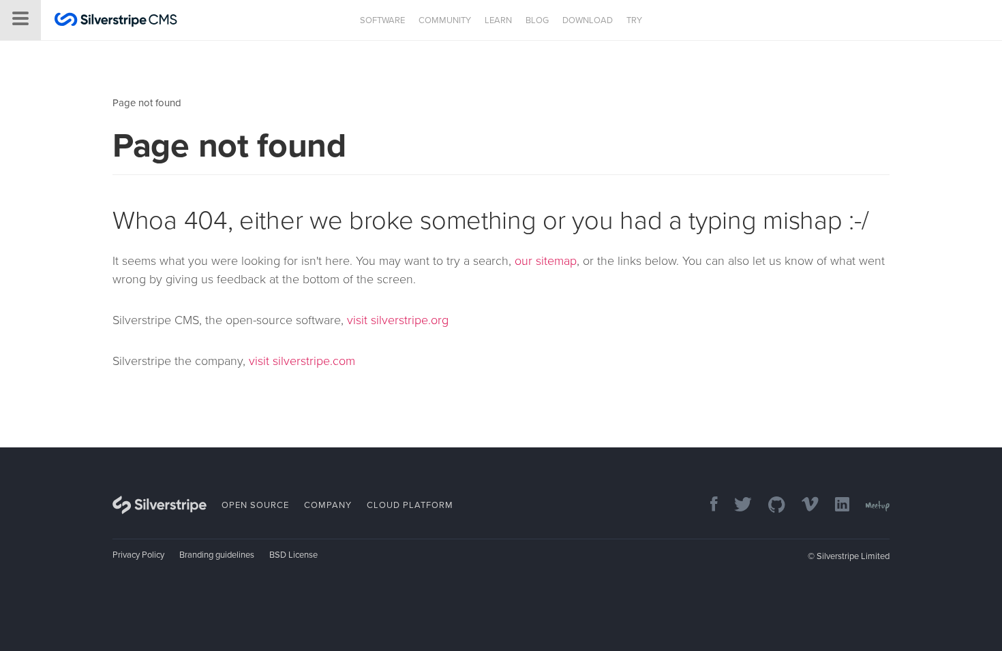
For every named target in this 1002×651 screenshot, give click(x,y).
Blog (537, 20)
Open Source (255, 505)
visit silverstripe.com (302, 360)
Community (445, 20)
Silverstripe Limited (853, 556)
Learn (498, 20)
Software (382, 20)
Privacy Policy (138, 555)
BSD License (293, 555)
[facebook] (707, 505)
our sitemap (546, 260)
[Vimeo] (803, 505)
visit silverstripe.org (398, 320)
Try (634, 20)
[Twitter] (736, 505)
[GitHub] (770, 505)
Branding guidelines (216, 555)
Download (587, 20)
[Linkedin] (835, 505)
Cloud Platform (410, 505)
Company (328, 505)
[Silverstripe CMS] (116, 21)
